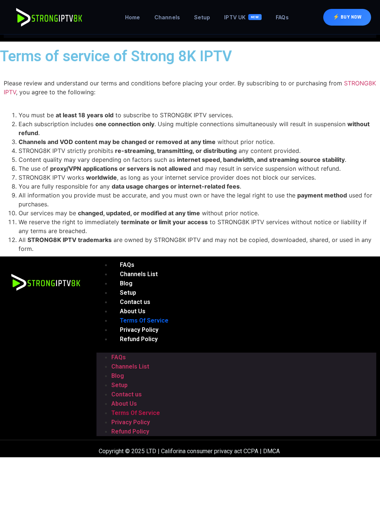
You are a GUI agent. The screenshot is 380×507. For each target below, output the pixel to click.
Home (132, 17)
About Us (124, 403)
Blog (117, 375)
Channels (167, 17)
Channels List (130, 366)
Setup (202, 17)
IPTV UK (241, 17)
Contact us (126, 394)
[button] (236, 348)
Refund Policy (139, 339)
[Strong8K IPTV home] (50, 17)
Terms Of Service (135, 412)
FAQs (282, 17)
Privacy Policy (130, 422)
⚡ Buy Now (347, 17)
